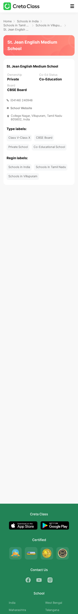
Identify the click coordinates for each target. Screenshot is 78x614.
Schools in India (28, 21)
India (12, 603)
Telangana (52, 610)
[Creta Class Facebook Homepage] (28, 580)
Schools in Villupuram (49, 25)
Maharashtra (17, 610)
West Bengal (53, 603)
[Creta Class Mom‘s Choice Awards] (47, 553)
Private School (18, 147)
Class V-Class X (19, 137)
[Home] (21, 6)
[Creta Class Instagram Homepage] (50, 580)
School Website (21, 108)
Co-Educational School (49, 147)
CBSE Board (44, 137)
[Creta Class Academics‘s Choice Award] (62, 553)
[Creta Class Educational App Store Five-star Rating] (15, 553)
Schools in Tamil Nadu (16, 25)
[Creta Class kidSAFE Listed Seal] (31, 553)
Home (7, 21)
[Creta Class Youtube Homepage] (39, 580)
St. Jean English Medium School (16, 29)
